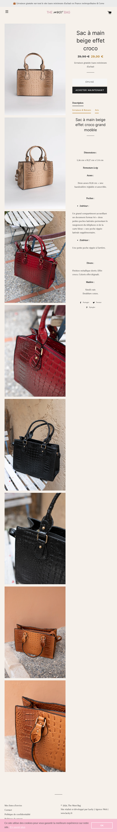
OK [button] (102, 825)
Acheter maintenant (90, 90)
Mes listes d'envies (13, 805)
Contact (8, 810)
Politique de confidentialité (17, 814)
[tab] (77, 103)
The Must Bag (74, 805)
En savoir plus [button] (17, 827)
